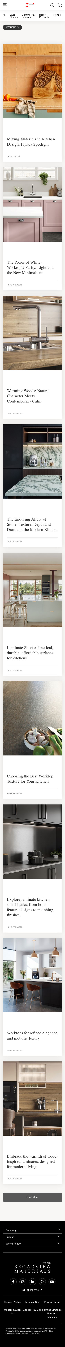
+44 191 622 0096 (30, 1285)
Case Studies (14, 16)
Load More (32, 1192)
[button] (60, 5)
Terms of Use (32, 1296)
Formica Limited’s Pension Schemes (51, 1306)
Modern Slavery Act (12, 1304)
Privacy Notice (51, 1296)
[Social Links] (13, 1276)
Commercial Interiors (28, 16)
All (4, 15)
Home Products (44, 16)
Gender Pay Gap (32, 1304)
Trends (56, 14)
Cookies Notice (13, 1296)
